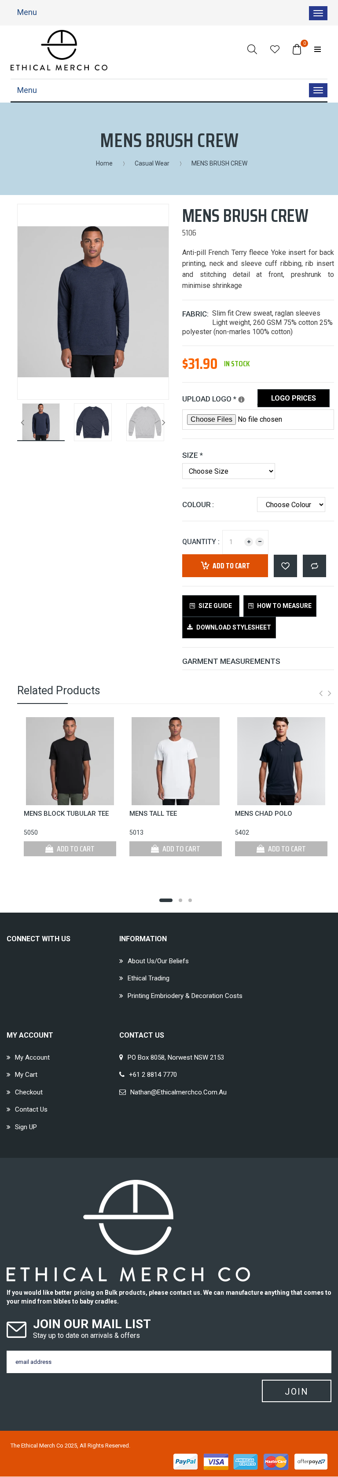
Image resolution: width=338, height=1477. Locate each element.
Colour (196, 504)
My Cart (26, 1075)
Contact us (31, 1109)
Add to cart (231, 565)
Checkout (29, 1092)
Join (297, 1391)
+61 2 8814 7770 (153, 1075)
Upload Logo (219, 397)
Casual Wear (152, 163)
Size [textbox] (192, 455)
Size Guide (214, 605)
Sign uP (26, 1127)
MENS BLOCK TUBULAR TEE (66, 814)
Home (104, 163)
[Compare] (314, 566)
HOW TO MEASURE (284, 605)
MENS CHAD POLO (263, 814)
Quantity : (201, 542)
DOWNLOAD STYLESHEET (233, 627)
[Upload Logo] (241, 399)
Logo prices (293, 398)
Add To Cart (75, 849)
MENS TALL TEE (153, 814)
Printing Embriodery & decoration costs (185, 996)
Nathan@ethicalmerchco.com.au (178, 1092)
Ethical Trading (148, 978)
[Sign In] (317, 49)
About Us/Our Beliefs (158, 961)
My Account (32, 1057)
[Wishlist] (274, 49)
